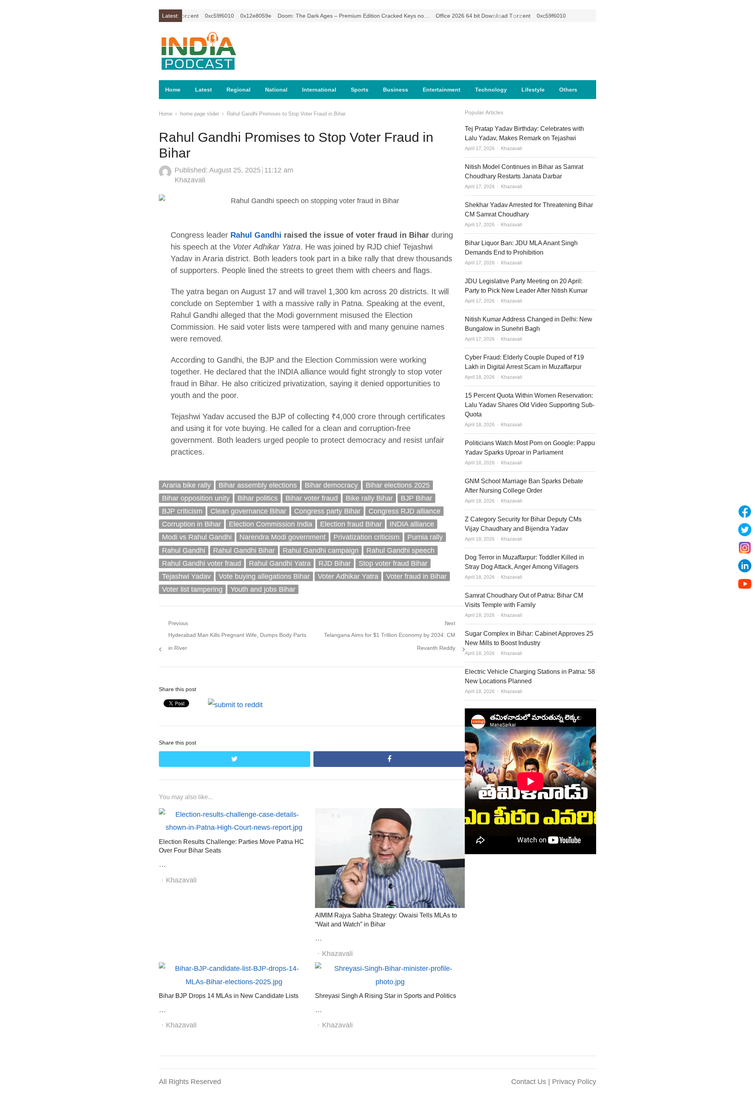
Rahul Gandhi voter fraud (201, 563)
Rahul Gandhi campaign (321, 550)
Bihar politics (258, 498)
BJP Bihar (416, 498)
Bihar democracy (331, 485)
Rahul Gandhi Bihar (244, 550)
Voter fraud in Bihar (416, 576)
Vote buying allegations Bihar (264, 576)
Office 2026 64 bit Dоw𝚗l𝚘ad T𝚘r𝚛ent (453, 16)
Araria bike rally (186, 485)
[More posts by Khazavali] (165, 176)
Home (172, 89)
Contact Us (528, 1082)
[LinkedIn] (745, 566)
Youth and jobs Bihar (262, 589)
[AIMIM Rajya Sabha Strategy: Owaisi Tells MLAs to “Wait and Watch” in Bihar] (390, 814)
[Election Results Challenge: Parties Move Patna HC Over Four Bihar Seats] (234, 814)
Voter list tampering (192, 589)
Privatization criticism (366, 537)
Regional (238, 89)
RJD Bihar (335, 563)
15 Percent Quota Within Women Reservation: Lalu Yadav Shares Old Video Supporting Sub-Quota (530, 405)
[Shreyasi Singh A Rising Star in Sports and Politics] (390, 968)
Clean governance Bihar (248, 511)
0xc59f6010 (189, 16)
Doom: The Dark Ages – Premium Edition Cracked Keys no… (324, 16)
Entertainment (441, 89)
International (319, 89)
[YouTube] (745, 584)
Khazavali (190, 180)
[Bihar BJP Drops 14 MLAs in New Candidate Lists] (234, 968)
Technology (491, 89)
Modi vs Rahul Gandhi (197, 537)
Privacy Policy (574, 1082)
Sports (359, 89)
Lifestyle (533, 89)
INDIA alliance (412, 524)
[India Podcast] (210, 51)
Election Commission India (270, 524)
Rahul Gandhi (256, 235)
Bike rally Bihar (369, 498)
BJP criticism (182, 511)
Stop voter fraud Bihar (393, 563)
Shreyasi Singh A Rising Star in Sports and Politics (385, 995)
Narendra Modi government (282, 537)
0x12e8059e (225, 16)
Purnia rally (425, 537)
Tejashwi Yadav (186, 576)
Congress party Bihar (327, 511)
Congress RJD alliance (404, 511)
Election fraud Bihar (351, 524)
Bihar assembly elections (258, 485)
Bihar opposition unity (196, 498)
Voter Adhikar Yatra (348, 576)
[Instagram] (745, 548)
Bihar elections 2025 (398, 485)
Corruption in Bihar (191, 524)
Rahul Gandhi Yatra (280, 563)
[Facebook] (745, 511)
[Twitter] (745, 529)
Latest (203, 89)
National (276, 89)
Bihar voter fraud (311, 498)
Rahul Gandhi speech (400, 550)
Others (568, 89)
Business (395, 89)
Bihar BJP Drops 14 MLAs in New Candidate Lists (228, 995)
